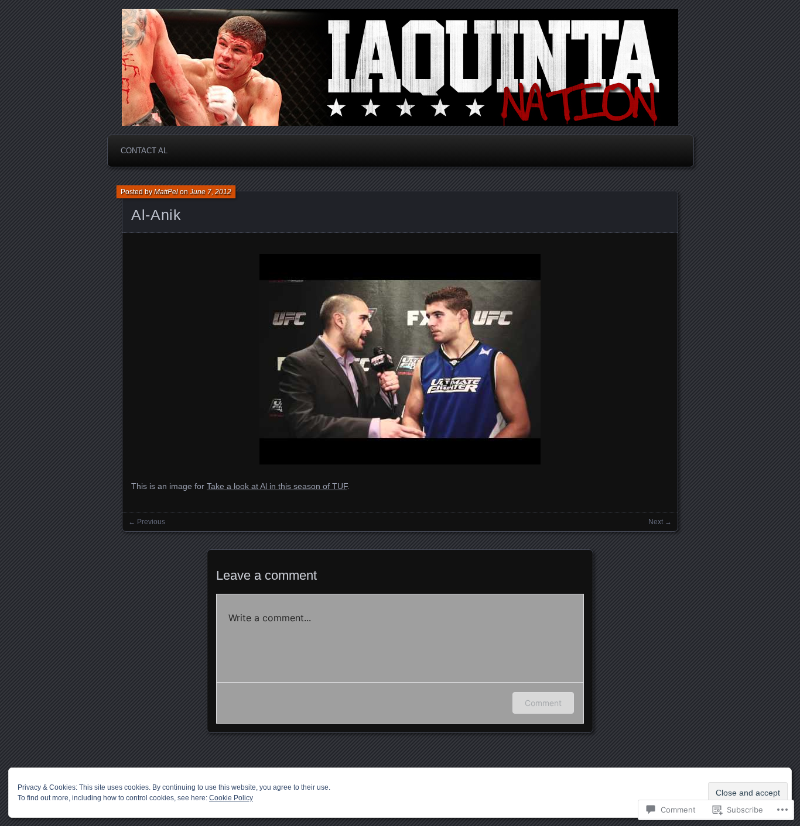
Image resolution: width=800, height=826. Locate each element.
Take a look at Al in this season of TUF (277, 486)
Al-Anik (156, 214)
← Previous (146, 522)
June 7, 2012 (210, 192)
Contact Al (144, 150)
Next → (660, 522)
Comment (543, 703)
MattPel (166, 192)
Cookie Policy (231, 798)
